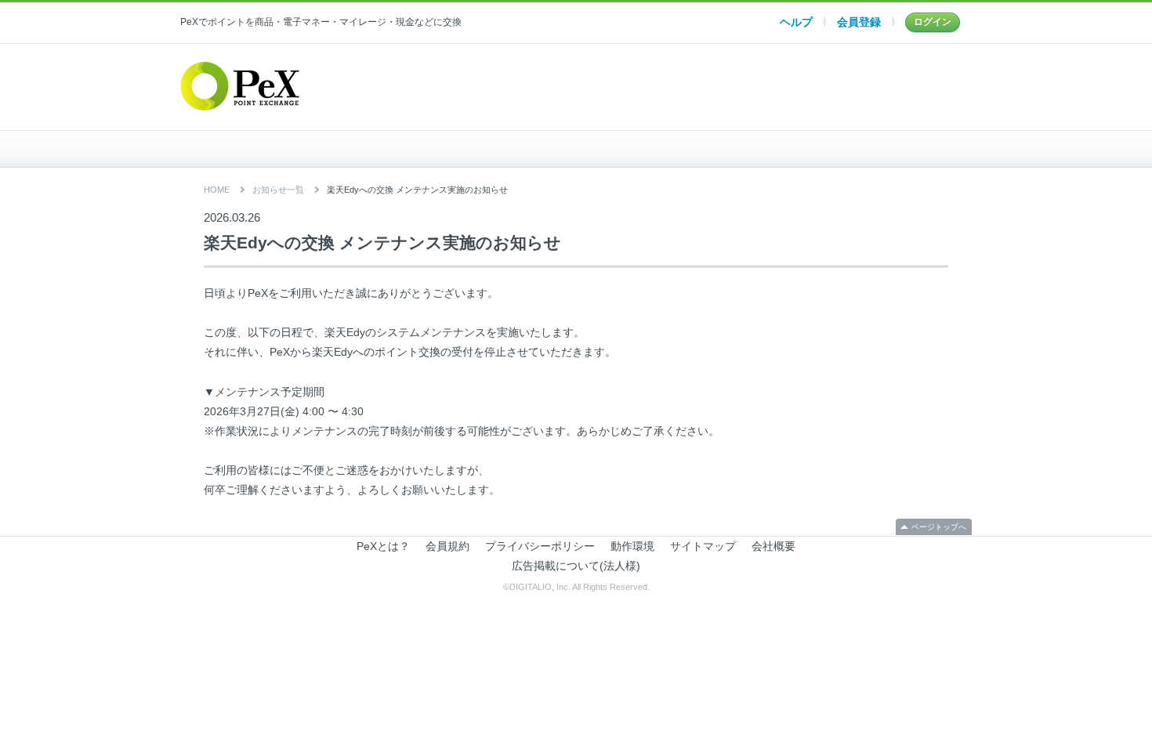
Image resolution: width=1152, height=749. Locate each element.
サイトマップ (703, 546)
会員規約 (447, 546)
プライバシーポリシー (540, 546)
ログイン (932, 21)
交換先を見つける (840, 149)
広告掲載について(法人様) (576, 565)
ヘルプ (796, 22)
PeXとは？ (383, 546)
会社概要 (773, 546)
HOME (312, 149)
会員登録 (859, 22)
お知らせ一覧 (278, 189)
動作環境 (632, 546)
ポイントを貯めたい (576, 149)
